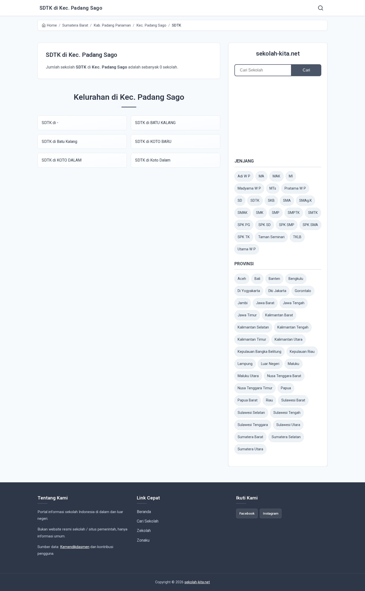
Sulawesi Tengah (286, 413)
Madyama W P (249, 188)
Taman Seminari (271, 237)
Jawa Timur (247, 315)
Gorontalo (303, 291)
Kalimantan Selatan (253, 327)
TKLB (297, 237)
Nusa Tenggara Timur (255, 388)
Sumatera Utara (250, 449)
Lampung (245, 364)
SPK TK (244, 237)
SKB (271, 200)
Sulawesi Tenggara (253, 425)
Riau (269, 400)
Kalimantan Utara (288, 339)
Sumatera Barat (250, 437)
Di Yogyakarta (249, 291)
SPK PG (244, 225)
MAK (276, 176)
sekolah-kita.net (278, 53)
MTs (272, 188)
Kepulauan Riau (302, 352)
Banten (274, 279)
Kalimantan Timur (252, 339)
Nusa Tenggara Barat (284, 376)
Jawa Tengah (293, 303)
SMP (275, 213)
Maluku (293, 364)
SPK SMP (286, 225)
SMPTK (294, 213)
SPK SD (264, 225)
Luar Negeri (270, 364)
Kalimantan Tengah (292, 327)
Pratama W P (295, 188)
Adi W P (244, 176)
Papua (286, 388)
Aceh (242, 279)
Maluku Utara (248, 376)
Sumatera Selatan (286, 437)
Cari (306, 70)
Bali (257, 279)
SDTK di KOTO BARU (153, 141)
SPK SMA (310, 225)
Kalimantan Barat (279, 315)
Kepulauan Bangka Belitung (259, 352)
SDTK (255, 200)
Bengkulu (296, 279)
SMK (259, 213)
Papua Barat (247, 400)
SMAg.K (305, 200)
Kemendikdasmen (74, 547)
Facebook (247, 513)
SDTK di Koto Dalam (152, 160)
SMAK (243, 213)
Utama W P (247, 249)
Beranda (144, 511)
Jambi (243, 303)
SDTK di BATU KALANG (155, 122)
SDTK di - (50, 122)
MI (291, 176)
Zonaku (143, 540)
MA (261, 176)
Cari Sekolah (147, 521)
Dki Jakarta (277, 291)
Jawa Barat (265, 303)
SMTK (313, 213)
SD (240, 200)
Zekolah (144, 530)
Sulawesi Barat (293, 400)
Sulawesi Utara (288, 425)
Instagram (270, 513)
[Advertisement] (277, 117)
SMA (287, 200)
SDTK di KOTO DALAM (61, 160)
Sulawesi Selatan (251, 413)
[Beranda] (321, 8)
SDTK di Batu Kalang (59, 141)
